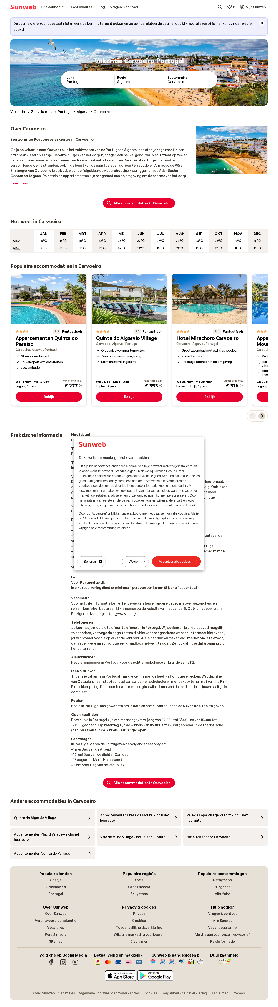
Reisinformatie (222, 941)
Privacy (139, 913)
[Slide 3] (231, 169)
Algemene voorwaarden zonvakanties (109, 993)
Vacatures (55, 927)
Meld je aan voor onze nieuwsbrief (222, 934)
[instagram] (63, 964)
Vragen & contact (222, 913)
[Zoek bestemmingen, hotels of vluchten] (220, 7)
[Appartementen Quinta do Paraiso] (48, 340)
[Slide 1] (224, 169)
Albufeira (222, 894)
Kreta (139, 880)
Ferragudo (140, 165)
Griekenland (56, 887)
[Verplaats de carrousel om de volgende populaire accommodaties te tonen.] (261, 415)
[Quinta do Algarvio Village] (129, 340)
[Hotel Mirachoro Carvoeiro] (209, 340)
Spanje (55, 880)
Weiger (134, 561)
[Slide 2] (228, 169)
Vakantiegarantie (222, 927)
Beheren (90, 561)
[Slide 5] (238, 169)
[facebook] (51, 964)
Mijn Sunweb (222, 920)
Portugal (55, 894)
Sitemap (56, 941)
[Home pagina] (23, 7)
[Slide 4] (235, 169)
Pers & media (55, 934)
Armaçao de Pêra (168, 165)
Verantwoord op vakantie (55, 920)
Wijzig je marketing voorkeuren (139, 934)
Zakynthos (139, 894)
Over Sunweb (55, 913)
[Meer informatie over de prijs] (80, 385)
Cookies (139, 920)
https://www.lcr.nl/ (120, 614)
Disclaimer (139, 941)
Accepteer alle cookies (175, 561)
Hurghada (222, 887)
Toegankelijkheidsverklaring (139, 927)
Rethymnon (222, 880)
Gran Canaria (139, 887)
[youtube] (75, 964)
